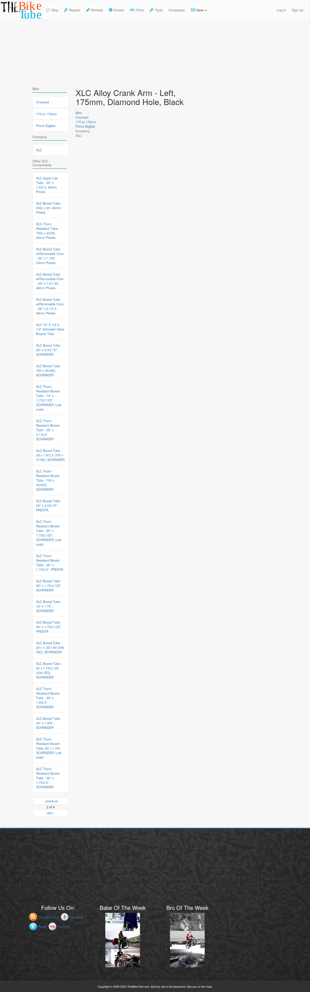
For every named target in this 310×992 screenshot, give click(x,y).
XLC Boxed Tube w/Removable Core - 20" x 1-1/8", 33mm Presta (50, 256)
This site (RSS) (48, 917)
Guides (119, 10)
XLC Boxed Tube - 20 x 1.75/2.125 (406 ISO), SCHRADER (49, 670)
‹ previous (51, 801)
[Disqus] (137, 272)
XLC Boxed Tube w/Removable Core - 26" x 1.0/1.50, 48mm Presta (50, 281)
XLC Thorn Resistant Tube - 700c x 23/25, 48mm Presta (48, 231)
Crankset (82, 117)
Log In (281, 10)
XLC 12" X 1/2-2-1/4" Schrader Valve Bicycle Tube (50, 329)
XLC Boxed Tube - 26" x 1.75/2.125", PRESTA (49, 627)
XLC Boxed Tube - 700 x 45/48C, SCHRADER (49, 370)
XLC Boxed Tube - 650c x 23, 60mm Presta (49, 208)
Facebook (76, 917)
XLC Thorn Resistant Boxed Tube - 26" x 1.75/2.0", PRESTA (49, 563)
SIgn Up (297, 10)
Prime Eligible (85, 126)
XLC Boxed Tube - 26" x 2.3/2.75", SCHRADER (49, 350)
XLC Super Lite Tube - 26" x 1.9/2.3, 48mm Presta (47, 185)
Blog (55, 10)
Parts (140, 10)
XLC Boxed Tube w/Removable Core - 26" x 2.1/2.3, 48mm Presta (50, 306)
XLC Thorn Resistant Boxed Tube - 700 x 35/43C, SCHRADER (47, 480)
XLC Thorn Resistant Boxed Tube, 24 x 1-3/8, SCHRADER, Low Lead (48, 748)
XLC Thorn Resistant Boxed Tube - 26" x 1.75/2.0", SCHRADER (47, 778)
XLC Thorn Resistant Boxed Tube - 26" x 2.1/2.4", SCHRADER (47, 430)
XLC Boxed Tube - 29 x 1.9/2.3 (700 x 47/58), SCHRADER (50, 455)
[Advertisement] (155, 51)
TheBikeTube (12, 19)
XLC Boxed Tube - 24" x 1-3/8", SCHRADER (49, 723)
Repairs (74, 10)
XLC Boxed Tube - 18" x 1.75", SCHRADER (49, 606)
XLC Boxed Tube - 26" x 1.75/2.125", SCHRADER (49, 585)
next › (51, 813)
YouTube (63, 926)
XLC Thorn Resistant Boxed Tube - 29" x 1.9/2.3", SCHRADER (47, 697)
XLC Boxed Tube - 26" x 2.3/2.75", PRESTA (49, 505)
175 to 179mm (86, 122)
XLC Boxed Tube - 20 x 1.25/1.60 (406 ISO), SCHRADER (50, 647)
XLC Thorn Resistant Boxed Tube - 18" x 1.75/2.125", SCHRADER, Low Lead (48, 397)
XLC (78, 135)
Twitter (42, 926)
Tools (159, 10)
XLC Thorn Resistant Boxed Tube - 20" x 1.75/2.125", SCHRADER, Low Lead (48, 532)
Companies (177, 10)
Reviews (97, 10)
